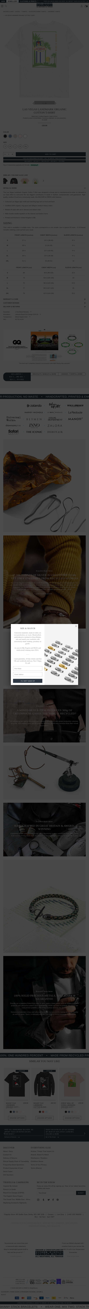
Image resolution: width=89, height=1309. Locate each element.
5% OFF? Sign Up (28, 681)
